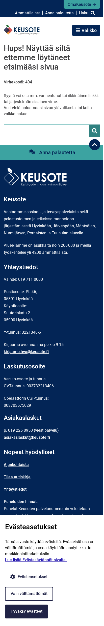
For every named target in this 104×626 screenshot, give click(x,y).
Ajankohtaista (16, 464)
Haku (83, 13)
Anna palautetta (59, 13)
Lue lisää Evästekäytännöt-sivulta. (36, 559)
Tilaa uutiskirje (17, 477)
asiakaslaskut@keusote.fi (27, 437)
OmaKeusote (79, 4)
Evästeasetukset (32, 576)
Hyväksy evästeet (26, 611)
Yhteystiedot (15, 489)
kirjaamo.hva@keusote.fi (26, 351)
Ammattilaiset (27, 13)
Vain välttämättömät (29, 593)
